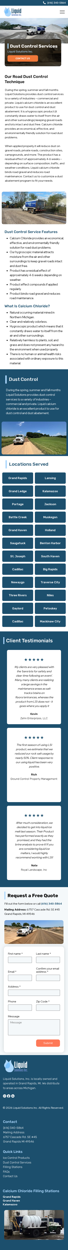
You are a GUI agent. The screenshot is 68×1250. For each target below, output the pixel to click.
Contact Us (10, 1176)
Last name (43, 953)
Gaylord (17, 608)
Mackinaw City (50, 621)
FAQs (6, 1171)
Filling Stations (12, 1167)
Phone (12, 1001)
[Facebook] (8, 1096)
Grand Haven (18, 530)
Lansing (50, 478)
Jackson (50, 504)
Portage (18, 504)
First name (15, 953)
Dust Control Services (17, 1162)
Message (14, 1016)
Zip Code (43, 1001)
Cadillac (17, 569)
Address (14, 986)
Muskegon (50, 517)
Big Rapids (50, 569)
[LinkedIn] (12, 1096)
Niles (50, 595)
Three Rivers (18, 595)
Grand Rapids (17, 478)
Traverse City (50, 582)
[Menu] (62, 12)
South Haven (50, 556)
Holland (50, 530)
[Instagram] (4, 1096)
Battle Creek (18, 517)
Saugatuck (17, 543)
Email (12, 971)
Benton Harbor (50, 543)
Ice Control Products (16, 1157)
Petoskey (50, 608)
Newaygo (17, 582)
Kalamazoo (50, 491)
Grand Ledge (18, 491)
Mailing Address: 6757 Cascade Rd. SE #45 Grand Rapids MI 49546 (20, 1137)
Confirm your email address (47, 970)
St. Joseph (17, 556)
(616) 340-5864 (56, 2)
